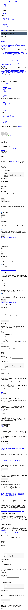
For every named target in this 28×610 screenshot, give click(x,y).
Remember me (5, 155)
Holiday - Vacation (7, 85)
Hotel (2, 54)
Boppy (19, 52)
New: (3, 216)
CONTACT (5, 26)
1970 (9, 52)
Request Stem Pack (5, 559)
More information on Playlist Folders (8, 237)
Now (2, 248)
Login (2, 156)
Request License (4, 590)
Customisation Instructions (6, 361)
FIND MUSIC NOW (7, 4)
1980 (6, 70)
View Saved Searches (5, 201)
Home (2, 30)
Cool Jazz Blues (3, 41)
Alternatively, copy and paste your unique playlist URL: (12, 315)
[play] (2, 135)
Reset (2, 188)
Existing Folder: (5, 212)
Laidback (5, 105)
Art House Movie (14, 52)
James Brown (10, 72)
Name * (2, 353)
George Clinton (20, 53)
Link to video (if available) (6, 357)
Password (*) (3, 152)
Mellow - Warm (6, 106)
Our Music (6, 30)
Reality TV (5, 92)
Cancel (2, 468)
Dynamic (8, 71)
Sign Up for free (16, 148)
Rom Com (5, 95)
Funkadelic (20, 71)
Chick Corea (7, 53)
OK (9, 600)
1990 (9, 70)
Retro (4, 94)
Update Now (3, 299)
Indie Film (5, 87)
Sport (4, 96)
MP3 (2, 392)
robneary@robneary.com (6, 519)
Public (3, 223)
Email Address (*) (4, 151)
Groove (25, 53)
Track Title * (3, 352)
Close (2, 321)
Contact (2, 143)
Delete (6, 468)
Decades (5, 84)
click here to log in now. (15, 161)
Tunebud (20, 126)
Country (2, 170)
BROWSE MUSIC (7, 18)
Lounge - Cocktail (7, 88)
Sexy (4, 109)
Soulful (4, 110)
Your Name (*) (4, 166)
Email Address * (4, 307)
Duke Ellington (13, 53)
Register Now (3, 178)
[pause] (6, 135)
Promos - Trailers (6, 89)
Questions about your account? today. (11, 460)
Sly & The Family (20, 72)
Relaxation (13, 54)
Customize (3, 369)
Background (5, 83)
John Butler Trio (6, 54)
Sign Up (5, 6)
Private (3, 229)
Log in (4, 5)
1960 (6, 52)
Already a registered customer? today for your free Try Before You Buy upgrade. (13, 495)
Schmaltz (5, 107)
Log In (4, 13)
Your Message (3, 314)
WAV (2, 393)
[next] (9, 135)
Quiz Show (5, 91)
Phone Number (4, 356)
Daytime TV (3, 71)
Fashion (16, 71)
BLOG (4, 25)
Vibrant (17, 54)
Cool (4, 102)
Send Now (6, 321)
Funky (4, 104)
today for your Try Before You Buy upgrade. (12, 511)
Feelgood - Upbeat (7, 103)
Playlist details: (4, 280)
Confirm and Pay (4, 600)
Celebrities (13, 70)
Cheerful (2, 53)
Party (15, 72)
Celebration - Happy (7, 100)
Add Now (2, 214)
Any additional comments (6, 551)
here (21, 341)
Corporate (22, 70)
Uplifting (2, 73)
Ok (1, 343)
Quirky (4, 90)
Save (2, 332)
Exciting (12, 71)
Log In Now (17, 183)
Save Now (3, 200)
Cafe (22, 52)
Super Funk (2, 58)
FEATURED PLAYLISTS (8, 19)
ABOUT (5, 24)
